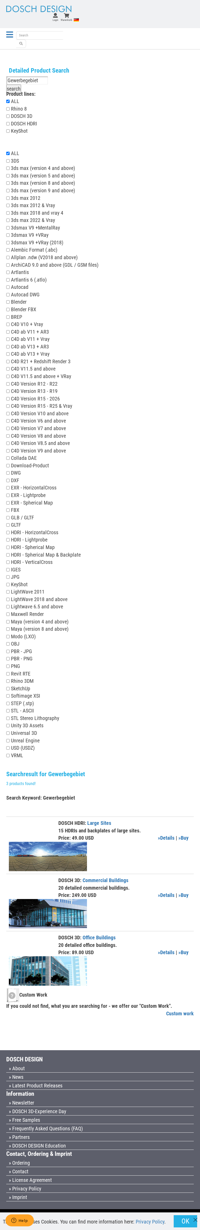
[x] (195, 1217)
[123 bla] (21, 44)
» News (16, 1077)
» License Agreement (30, 1180)
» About (17, 1068)
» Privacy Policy (25, 1189)
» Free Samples (24, 1120)
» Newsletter (21, 1103)
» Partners (19, 1137)
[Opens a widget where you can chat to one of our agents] (19, 1220)
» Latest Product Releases (36, 1085)
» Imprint (18, 1197)
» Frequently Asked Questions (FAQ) (46, 1128)
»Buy (183, 838)
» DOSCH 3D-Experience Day (37, 1111)
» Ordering (19, 1163)
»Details (166, 838)
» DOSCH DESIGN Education (37, 1146)
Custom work (180, 1013)
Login (55, 19)
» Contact (18, 1171)
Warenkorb (66, 19)
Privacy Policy (150, 1222)
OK (185, 1221)
